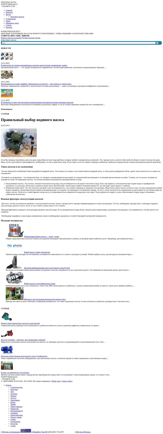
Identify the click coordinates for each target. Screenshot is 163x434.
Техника (14, 394)
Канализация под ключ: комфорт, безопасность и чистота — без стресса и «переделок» (36, 84)
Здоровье (14, 413)
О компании (11, 19)
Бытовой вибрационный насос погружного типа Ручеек (47, 268)
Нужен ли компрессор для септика (15, 373)
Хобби (13, 404)
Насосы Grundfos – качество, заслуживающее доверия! (23, 340)
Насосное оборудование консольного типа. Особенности (24, 356)
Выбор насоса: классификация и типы (39, 284)
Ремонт (13, 396)
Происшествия (17, 415)
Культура (14, 424)
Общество (15, 409)
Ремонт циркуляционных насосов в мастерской (20, 323)
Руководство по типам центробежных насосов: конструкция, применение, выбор (34, 65)
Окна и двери (16, 417)
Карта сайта (67, 381)
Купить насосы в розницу (11, 38)
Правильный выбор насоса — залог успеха (41, 236)
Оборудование (16, 407)
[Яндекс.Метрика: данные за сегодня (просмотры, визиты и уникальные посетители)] (82, 432)
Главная (9, 10)
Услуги (13, 398)
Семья (13, 419)
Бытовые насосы (17, 17)
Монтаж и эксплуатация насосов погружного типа (45, 299)
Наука (13, 402)
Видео (8, 15)
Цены (8, 21)
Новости (9, 12)
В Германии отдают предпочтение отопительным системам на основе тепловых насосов (37, 102)
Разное (8, 385)
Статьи (8, 25)
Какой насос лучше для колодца (37, 252)
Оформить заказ (12, 23)
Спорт (13, 426)
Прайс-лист (56, 381)
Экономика (15, 400)
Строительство (17, 387)
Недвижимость (17, 411)
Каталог (9, 27)
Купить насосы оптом (31, 38)
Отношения (15, 422)
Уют (12, 392)
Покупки (14, 389)
